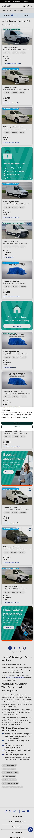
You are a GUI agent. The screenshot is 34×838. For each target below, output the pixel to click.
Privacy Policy (24, 417)
